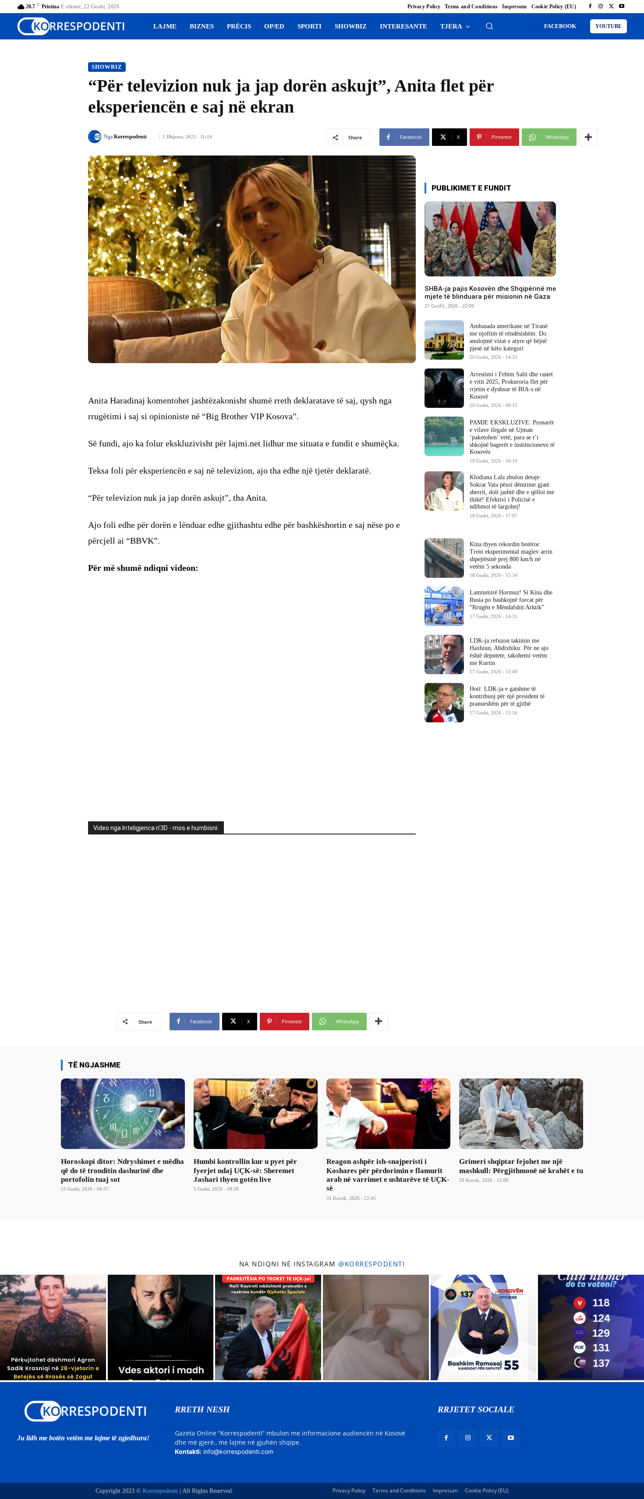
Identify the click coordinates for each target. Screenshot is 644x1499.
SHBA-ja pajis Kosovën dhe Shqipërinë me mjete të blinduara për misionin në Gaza (490, 293)
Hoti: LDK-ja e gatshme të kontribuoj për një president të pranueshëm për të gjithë (507, 696)
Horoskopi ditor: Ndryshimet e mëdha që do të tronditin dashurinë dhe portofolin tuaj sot (122, 1170)
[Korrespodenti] (96, 136)
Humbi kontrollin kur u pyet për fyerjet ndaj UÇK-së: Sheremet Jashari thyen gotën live (245, 1170)
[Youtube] (621, 6)
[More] (588, 137)
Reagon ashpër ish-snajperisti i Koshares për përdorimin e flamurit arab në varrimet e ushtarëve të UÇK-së (387, 1174)
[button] (489, 26)
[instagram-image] (53, 1328)
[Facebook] (590, 6)
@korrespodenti (371, 1263)
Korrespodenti (130, 137)
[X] (611, 6)
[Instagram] (600, 6)
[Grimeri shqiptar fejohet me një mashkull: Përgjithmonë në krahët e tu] (521, 1113)
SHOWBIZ (107, 67)
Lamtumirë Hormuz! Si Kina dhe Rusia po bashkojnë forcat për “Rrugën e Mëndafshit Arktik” (511, 600)
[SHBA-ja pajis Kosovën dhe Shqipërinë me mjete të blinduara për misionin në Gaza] (490, 239)
